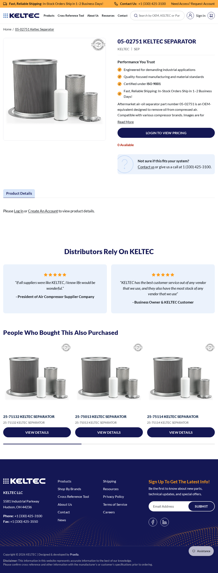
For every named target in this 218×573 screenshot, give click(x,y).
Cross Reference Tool (71, 15)
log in (18, 211)
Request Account (203, 4)
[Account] (190, 15)
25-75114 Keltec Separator (172, 416)
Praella (74, 554)
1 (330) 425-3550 (25, 521)
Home (7, 29)
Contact (123, 15)
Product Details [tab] (19, 193)
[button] (49, 16)
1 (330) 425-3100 (153, 4)
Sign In (200, 15)
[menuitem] (49, 16)
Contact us (146, 167)
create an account (43, 211)
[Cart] (211, 15)
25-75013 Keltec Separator (100, 416)
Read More (126, 122)
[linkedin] (164, 522)
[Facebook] (153, 522)
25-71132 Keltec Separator (28, 416)
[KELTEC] (21, 15)
